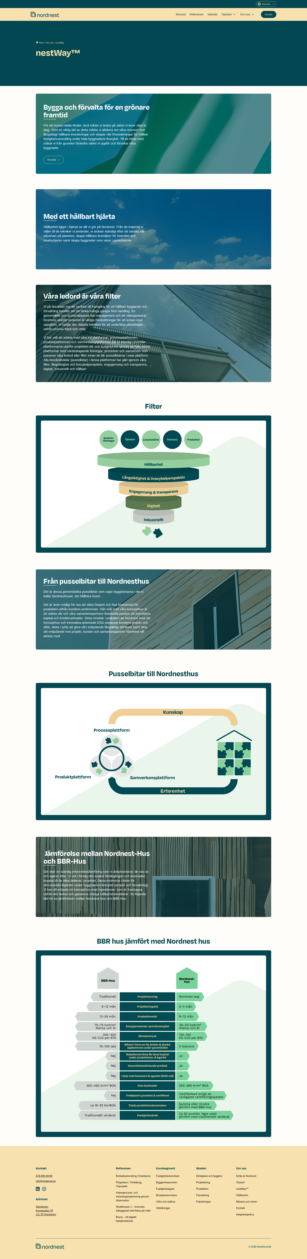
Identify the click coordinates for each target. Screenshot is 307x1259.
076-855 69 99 (44, 1176)
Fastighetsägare (165, 1188)
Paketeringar (203, 1201)
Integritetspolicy (245, 1214)
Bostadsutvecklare (166, 1195)
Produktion (202, 1188)
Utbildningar (163, 1208)
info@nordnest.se (46, 1181)
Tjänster (226, 14)
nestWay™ (242, 1188)
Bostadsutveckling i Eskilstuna (133, 1176)
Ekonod (181, 14)
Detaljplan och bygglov (209, 1176)
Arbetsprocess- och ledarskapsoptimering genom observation (132, 1196)
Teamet (240, 1182)
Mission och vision (246, 1201)
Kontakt (268, 14)
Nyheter (213, 14)
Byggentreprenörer (166, 1182)
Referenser (196, 14)
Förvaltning (202, 1195)
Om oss (245, 14)
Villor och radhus (165, 1201)
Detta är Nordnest (246, 1176)
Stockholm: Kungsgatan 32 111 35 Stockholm (46, 1210)
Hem (41, 42)
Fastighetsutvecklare (168, 1176)
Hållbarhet (242, 1195)
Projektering (203, 1182)
